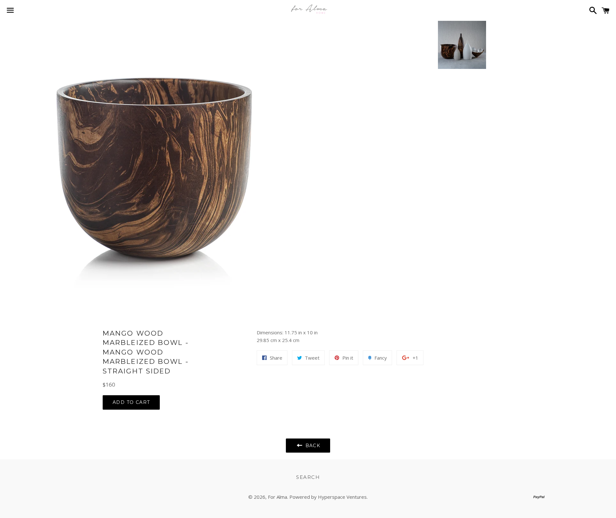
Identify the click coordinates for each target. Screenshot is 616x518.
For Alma (277, 497)
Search (308, 477)
